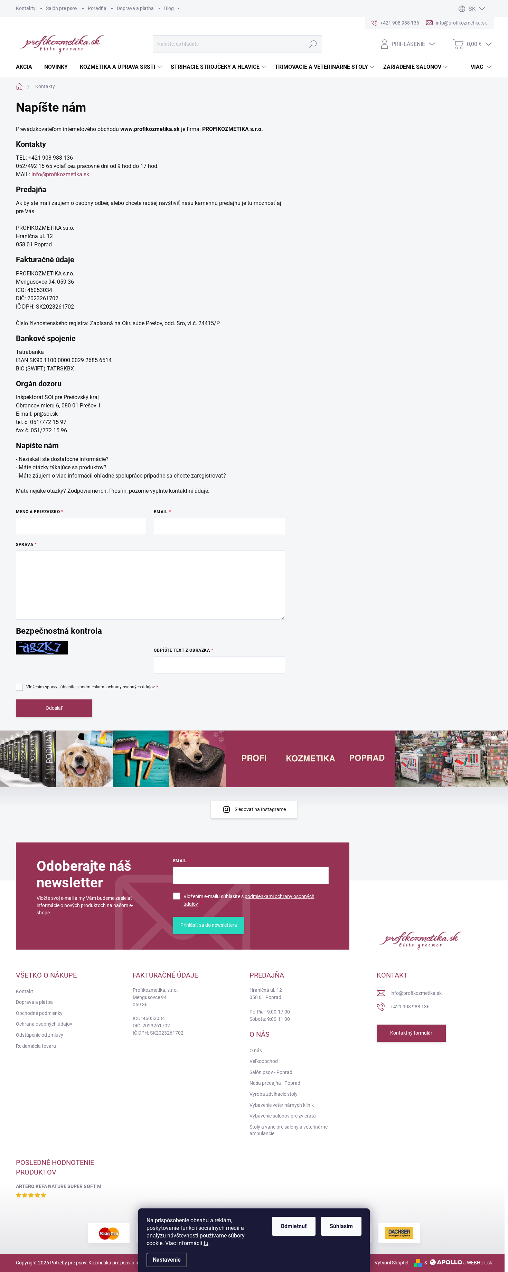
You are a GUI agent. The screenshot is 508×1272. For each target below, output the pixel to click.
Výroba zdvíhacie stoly (274, 1094)
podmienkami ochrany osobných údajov (117, 687)
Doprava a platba (135, 8)
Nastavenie (167, 1259)
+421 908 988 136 (410, 1006)
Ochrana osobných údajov (44, 1024)
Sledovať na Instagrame (260, 809)
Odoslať (54, 708)
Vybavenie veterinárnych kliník (282, 1105)
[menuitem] (26, 67)
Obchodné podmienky (39, 1013)
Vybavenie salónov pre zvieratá (283, 1116)
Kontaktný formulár (411, 1033)
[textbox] (150, 302)
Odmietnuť (294, 1226)
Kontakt (24, 991)
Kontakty (26, 8)
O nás (256, 1050)
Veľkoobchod (264, 1061)
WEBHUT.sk (479, 1262)
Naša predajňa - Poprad (275, 1083)
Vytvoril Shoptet (392, 1262)
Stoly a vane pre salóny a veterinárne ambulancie (289, 1130)
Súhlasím (341, 1226)
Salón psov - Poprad (271, 1072)
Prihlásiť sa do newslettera (208, 925)
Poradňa (97, 8)
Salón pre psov (61, 8)
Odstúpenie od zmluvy (39, 1035)
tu (206, 1243)
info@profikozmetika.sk (60, 174)
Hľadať (312, 44)
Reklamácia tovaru (36, 1046)
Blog (169, 8)
